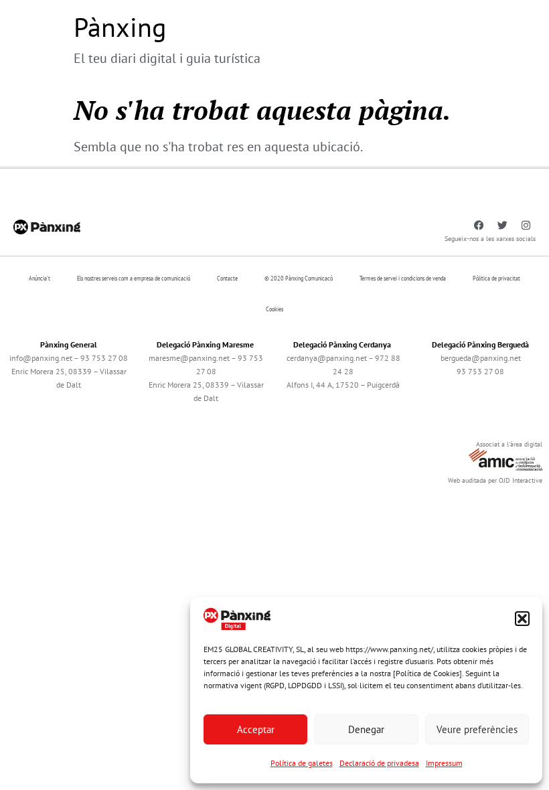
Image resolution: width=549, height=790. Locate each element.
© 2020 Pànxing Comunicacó (298, 278)
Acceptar (255, 729)
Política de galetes (301, 763)
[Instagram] (526, 226)
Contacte (227, 278)
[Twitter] (502, 226)
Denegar (366, 729)
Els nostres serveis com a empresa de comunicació (133, 278)
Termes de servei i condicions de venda (403, 278)
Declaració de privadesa (379, 763)
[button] (522, 618)
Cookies (274, 309)
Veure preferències (477, 729)
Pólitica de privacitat (496, 278)
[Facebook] (479, 226)
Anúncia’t (39, 278)
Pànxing (120, 26)
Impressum (444, 763)
